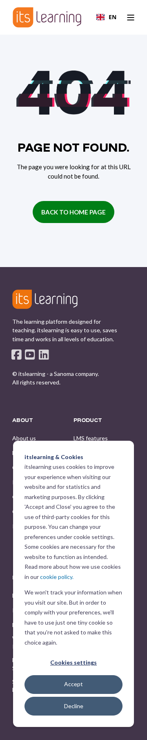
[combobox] (106, 17)
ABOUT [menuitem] (22, 420)
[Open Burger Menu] (130, 17)
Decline (73, 705)
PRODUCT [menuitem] (88, 420)
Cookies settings (73, 662)
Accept (73, 683)
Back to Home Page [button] (73, 212)
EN (112, 17)
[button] (73, 727)
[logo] (45, 299)
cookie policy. (57, 576)
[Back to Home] (47, 17)
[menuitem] (24, 438)
